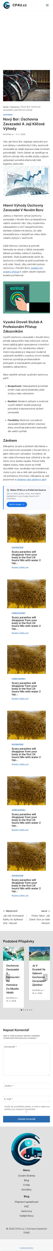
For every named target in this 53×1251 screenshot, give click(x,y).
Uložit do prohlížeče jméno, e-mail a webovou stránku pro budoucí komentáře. (27, 1107)
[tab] (21, 1010)
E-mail (8, 1099)
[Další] (45, 977)
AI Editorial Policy (26, 1248)
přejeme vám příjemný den (31, 479)
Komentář (10, 1046)
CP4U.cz (10, 134)
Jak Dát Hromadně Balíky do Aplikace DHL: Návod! (13, 917)
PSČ (26, 1206)
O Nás (26, 1185)
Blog (26, 1180)
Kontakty (27, 1189)
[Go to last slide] (7, 977)
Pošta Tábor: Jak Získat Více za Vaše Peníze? (39, 917)
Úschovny (8, 115)
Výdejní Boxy (26, 1215)
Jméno (9, 1085)
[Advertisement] (26, 38)
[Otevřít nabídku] (47, 5)
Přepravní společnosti (26, 1202)
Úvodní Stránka (26, 1175)
